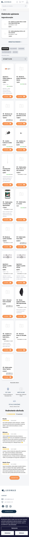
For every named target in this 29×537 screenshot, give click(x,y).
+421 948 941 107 (8, 502)
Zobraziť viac (14, 477)
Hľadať (25, 6)
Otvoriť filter (7, 59)
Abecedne (15, 52)
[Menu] (27, 2)
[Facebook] (2, 506)
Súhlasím (21, 533)
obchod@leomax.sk (9, 499)
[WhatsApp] (10, 506)
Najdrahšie (21, 48)
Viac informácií (12, 524)
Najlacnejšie (13, 48)
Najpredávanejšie (6, 52)
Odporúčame (5, 48)
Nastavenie (15, 528)
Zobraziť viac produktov (14, 41)
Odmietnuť (7, 533)
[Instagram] (6, 506)
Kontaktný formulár (9, 511)
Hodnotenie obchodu (14, 410)
